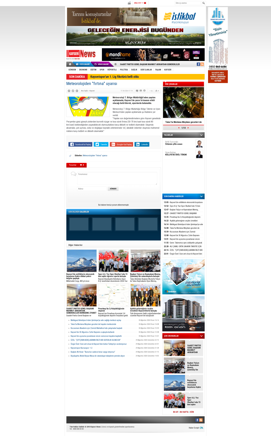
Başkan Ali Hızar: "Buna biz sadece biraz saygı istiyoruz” (93, 352)
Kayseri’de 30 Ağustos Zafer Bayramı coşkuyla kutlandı (92, 332)
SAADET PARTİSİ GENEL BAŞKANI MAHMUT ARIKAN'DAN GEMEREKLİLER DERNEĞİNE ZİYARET (194, 348)
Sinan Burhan (176, 153)
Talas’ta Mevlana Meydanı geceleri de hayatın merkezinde (93, 324)
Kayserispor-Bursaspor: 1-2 (81, 348)
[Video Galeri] (101, 64)
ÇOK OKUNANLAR (171, 336)
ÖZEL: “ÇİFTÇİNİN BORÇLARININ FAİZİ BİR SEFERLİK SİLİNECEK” (96, 340)
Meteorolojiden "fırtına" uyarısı (95, 155)
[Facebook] (69, 90)
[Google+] (77, 90)
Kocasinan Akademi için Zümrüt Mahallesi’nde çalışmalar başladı (96, 328)
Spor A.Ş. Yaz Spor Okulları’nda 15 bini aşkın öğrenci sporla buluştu (182, 207)
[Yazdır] (144, 90)
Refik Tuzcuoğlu (173, 143)
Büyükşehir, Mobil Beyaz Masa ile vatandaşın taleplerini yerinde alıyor (98, 356)
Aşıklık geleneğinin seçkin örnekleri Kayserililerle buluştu (181, 222)
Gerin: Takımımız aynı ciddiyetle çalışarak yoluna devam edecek (183, 244)
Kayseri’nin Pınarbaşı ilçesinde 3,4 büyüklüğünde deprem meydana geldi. (113, 312)
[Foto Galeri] (83, 64)
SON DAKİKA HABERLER (173, 196)
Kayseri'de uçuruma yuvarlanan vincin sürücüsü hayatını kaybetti (96, 336)
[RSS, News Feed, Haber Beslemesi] (202, 64)
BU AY (175, 412)
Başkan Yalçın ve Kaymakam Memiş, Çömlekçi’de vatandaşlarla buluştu (181, 211)
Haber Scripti (194, 428)
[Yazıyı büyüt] (157, 90)
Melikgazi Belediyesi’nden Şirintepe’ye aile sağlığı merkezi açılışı (96, 320)
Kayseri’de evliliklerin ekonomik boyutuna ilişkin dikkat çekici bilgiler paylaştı (183, 204)
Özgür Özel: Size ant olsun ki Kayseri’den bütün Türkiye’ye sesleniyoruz (99, 344)
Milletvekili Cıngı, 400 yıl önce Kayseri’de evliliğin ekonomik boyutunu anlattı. (81, 277)
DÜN (192, 412)
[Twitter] (73, 90)
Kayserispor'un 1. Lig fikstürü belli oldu (114, 76)
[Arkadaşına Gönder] (141, 90)
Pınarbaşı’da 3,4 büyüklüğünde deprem (182, 217)
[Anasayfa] (70, 64)
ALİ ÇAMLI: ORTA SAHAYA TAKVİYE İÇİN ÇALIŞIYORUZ (182, 248)
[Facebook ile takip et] (198, 64)
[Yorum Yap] (137, 90)
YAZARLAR (168, 135)
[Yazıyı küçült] (151, 90)
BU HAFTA (184, 412)
